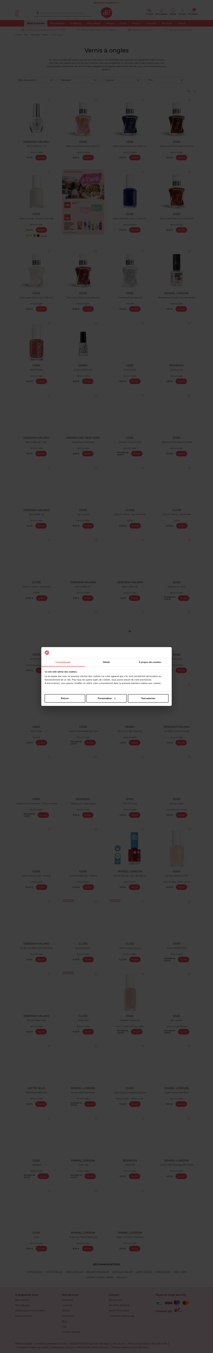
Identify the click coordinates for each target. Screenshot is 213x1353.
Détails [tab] (106, 662)
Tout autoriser (148, 698)
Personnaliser (105, 698)
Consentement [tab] (62, 662)
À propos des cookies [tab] (150, 662)
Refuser (65, 698)
